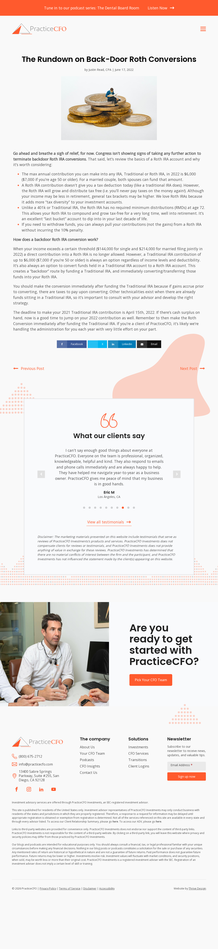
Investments (138, 747)
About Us (87, 747)
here (115, 821)
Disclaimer (89, 888)
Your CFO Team (92, 753)
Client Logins (138, 766)
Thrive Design (197, 888)
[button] (41, 474)
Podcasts (87, 759)
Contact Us (88, 772)
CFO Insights (90, 766)
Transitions (137, 759)
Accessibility (107, 888)
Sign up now (186, 776)
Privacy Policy (48, 888)
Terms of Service (69, 888)
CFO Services (138, 753)
